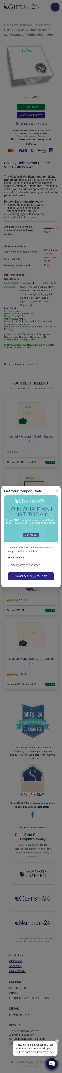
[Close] (56, 491)
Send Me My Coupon (31, 576)
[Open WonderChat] (52, 1064)
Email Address (16, 557)
